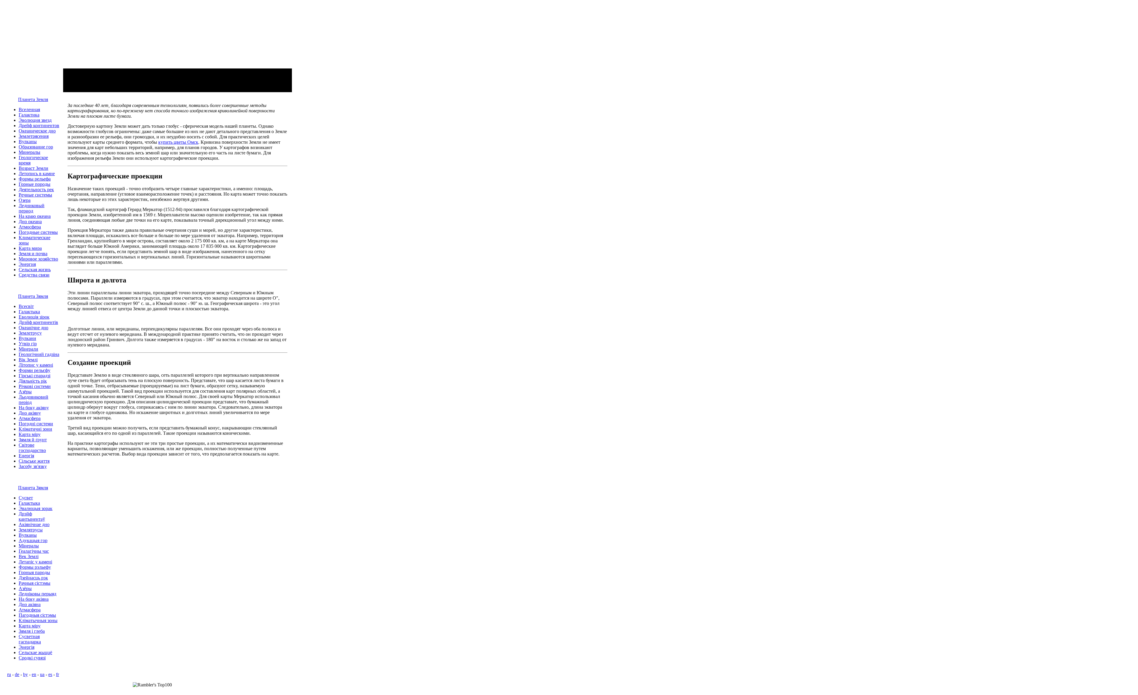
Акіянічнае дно (34, 524)
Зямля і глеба (32, 631)
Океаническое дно (37, 130)
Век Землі (29, 556)
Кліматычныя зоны (38, 620)
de (17, 674)
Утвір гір (28, 343)
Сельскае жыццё (35, 652)
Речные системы (35, 194)
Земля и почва (33, 253)
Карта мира (30, 248)
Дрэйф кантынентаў (32, 516)
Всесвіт (26, 306)
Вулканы (28, 141)
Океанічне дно (33, 327)
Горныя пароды (34, 572)
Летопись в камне (37, 173)
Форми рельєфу (34, 370)
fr (57, 674)
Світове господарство (32, 447)
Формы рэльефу (35, 567)
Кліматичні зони (35, 429)
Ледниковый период (31, 208)
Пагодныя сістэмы (37, 615)
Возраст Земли (33, 168)
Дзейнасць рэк (33, 577)
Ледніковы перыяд (37, 593)
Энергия (27, 264)
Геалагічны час (34, 551)
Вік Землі (28, 359)
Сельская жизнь (35, 269)
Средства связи (34, 274)
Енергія (26, 455)
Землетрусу (30, 332)
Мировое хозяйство (38, 258)
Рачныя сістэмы (34, 583)
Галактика (29, 114)
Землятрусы (31, 529)
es (50, 674)
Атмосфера (30, 226)
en (34, 674)
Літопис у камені (36, 365)
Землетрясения (34, 136)
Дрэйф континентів (38, 322)
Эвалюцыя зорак (35, 508)
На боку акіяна (34, 599)
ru (9, 674)
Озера (25, 200)
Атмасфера (30, 418)
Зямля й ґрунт (33, 439)
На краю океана (35, 216)
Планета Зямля (33, 296)
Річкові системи (35, 386)
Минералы (29, 152)
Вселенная (29, 109)
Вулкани (27, 338)
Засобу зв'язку (33, 466)
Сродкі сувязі (32, 657)
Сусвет (26, 497)
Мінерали (28, 349)
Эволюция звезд (35, 120)
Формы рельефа (35, 178)
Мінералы (29, 545)
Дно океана (30, 221)
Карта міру (30, 434)
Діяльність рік (33, 381)
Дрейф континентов (39, 125)
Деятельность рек (36, 189)
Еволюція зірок (34, 316)
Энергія (26, 647)
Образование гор (36, 146)
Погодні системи (36, 423)
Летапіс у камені (35, 561)
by (25, 674)
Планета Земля (33, 99)
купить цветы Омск (178, 142)
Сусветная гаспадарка (30, 639)
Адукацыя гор (33, 540)
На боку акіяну (34, 407)
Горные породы (34, 184)
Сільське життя (34, 461)
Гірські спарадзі (34, 375)
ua (42, 674)
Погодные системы (38, 232)
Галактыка (29, 311)
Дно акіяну (30, 413)
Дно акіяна (30, 604)
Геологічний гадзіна (39, 354)
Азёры (25, 391)
